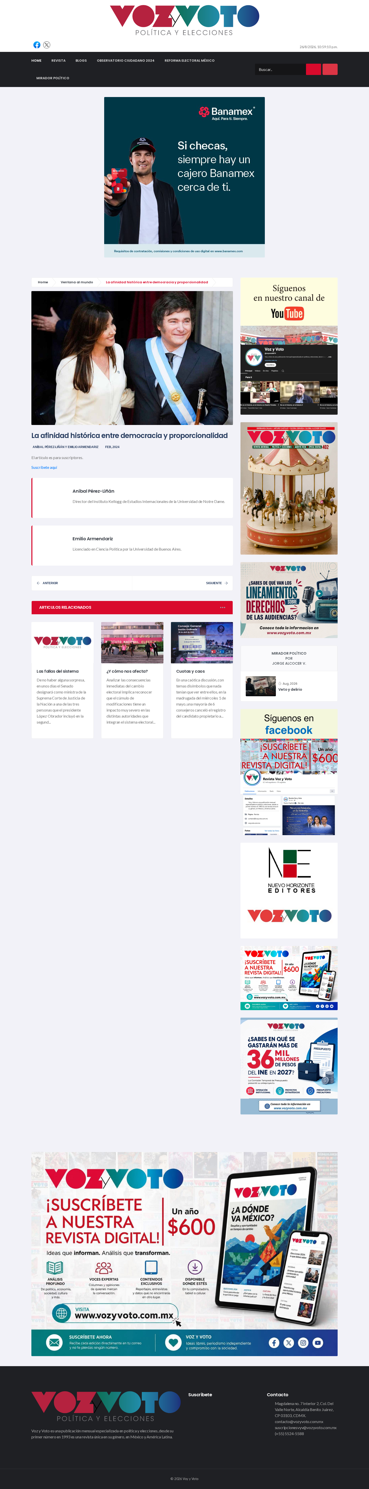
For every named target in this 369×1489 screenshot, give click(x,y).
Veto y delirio (290, 689)
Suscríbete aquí (44, 467)
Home (38, 60)
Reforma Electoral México (190, 60)
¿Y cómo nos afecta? (127, 671)
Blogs (81, 60)
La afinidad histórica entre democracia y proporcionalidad (129, 436)
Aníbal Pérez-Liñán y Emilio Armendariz (65, 447)
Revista (58, 60)
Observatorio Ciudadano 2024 (126, 60)
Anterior (50, 583)
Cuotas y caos (190, 671)
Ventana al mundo (77, 282)
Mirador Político (52, 78)
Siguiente (214, 583)
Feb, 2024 (112, 447)
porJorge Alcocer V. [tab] (289, 658)
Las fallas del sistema (57, 671)
